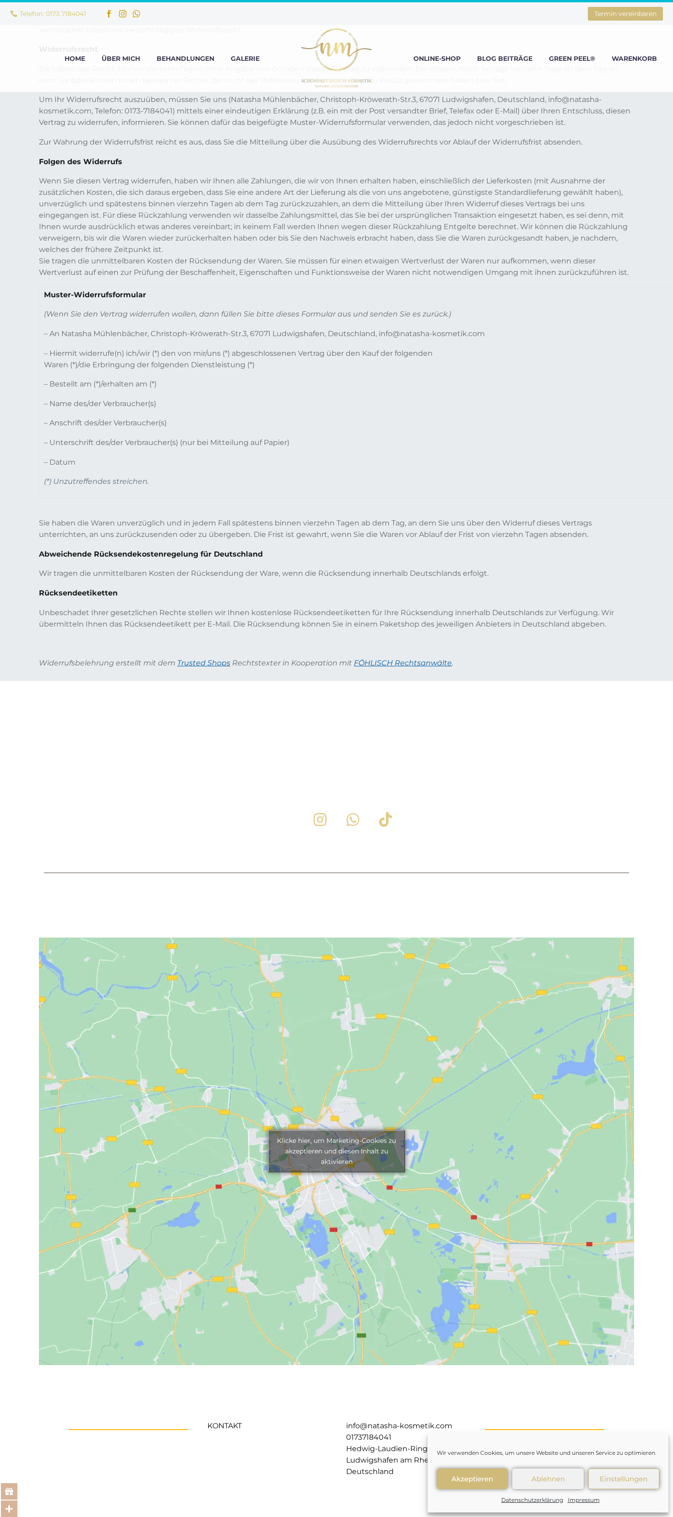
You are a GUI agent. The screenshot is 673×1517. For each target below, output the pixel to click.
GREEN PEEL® (572, 58)
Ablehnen (548, 1478)
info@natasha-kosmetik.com (399, 1425)
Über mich (121, 58)
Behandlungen (185, 58)
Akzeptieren (472, 1478)
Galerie (245, 58)
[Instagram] (123, 13)
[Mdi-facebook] (287, 819)
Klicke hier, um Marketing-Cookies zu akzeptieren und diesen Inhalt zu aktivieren (336, 1151)
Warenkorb (634, 58)
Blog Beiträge (504, 58)
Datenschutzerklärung (532, 1499)
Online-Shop (437, 58)
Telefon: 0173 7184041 (53, 14)
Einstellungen (623, 1478)
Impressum (584, 1499)
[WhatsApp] (136, 13)
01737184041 (368, 1437)
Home (75, 58)
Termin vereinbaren (625, 14)
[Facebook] (109, 13)
